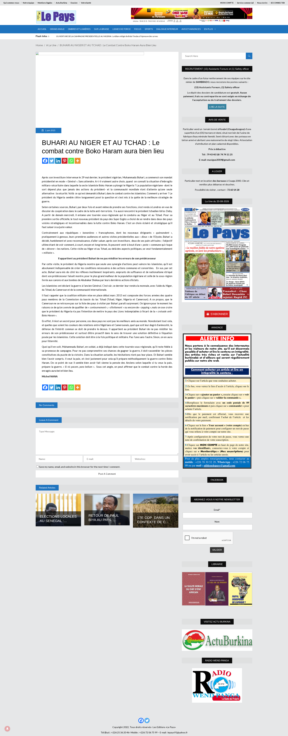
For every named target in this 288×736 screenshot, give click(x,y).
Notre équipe (28, 3)
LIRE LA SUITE (217, 106)
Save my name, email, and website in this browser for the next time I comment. (79, 466)
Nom (217, 521)
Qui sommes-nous (11, 3)
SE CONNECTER (278, 3)
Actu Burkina (61, 3)
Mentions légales (45, 3)
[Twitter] (51, 161)
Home (39, 45)
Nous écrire (262, 3)
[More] (77, 161)
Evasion (74, 3)
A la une (51, 45)
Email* (217, 509)
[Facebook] (45, 161)
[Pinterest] (65, 161)
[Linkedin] (58, 161)
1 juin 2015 (50, 130)
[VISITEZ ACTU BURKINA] (217, 640)
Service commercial (245, 3)
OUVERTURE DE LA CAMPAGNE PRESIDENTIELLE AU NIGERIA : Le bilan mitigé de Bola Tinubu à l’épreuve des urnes (107, 36)
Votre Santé (86, 3)
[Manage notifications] (7, 728)
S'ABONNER (219, 314)
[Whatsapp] (71, 161)
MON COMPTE (227, 3)
